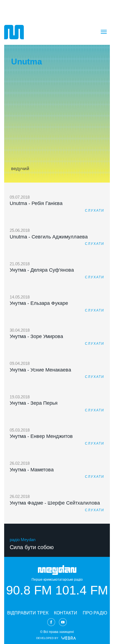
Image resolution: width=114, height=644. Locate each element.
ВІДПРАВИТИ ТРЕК (27, 613)
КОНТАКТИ (65, 613)
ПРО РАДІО (95, 613)
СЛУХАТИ (94, 210)
